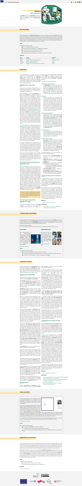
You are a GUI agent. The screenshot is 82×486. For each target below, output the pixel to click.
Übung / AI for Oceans (24, 246)
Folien (53, 58)
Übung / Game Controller (25, 421)
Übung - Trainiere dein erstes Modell (33, 60)
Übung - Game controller (31, 62)
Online (58, 60)
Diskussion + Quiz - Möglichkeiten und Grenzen (35, 63)
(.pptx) (54, 202)
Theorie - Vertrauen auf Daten (32, 61)
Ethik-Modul (47, 306)
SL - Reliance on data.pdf (49, 373)
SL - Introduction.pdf (49, 202)
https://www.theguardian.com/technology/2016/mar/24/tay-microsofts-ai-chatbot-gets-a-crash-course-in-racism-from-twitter (55, 380)
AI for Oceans (22, 226)
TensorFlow (52, 416)
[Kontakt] (75, 2)
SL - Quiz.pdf (25, 468)
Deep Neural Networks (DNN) (35, 107)
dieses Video (55, 308)
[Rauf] (73, 2)
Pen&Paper (54, 60)
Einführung (28, 58)
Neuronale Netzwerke (49, 125)
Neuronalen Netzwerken (41, 40)
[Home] (72, 2)
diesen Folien (33, 272)
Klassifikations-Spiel (41, 226)
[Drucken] (77, 2)
